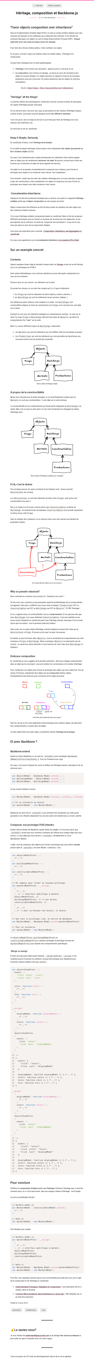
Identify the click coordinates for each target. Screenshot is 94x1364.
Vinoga (60, 264)
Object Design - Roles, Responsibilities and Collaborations (50, 88)
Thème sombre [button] (54, 5)
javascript (16, 1310)
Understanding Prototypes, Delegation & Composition (38, 1287)
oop (43, 1310)
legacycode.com (37, 1335)
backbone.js (31, 1310)
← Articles (38, 5)
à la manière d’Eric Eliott (69, 240)
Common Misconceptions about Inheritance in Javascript (39, 1294)
